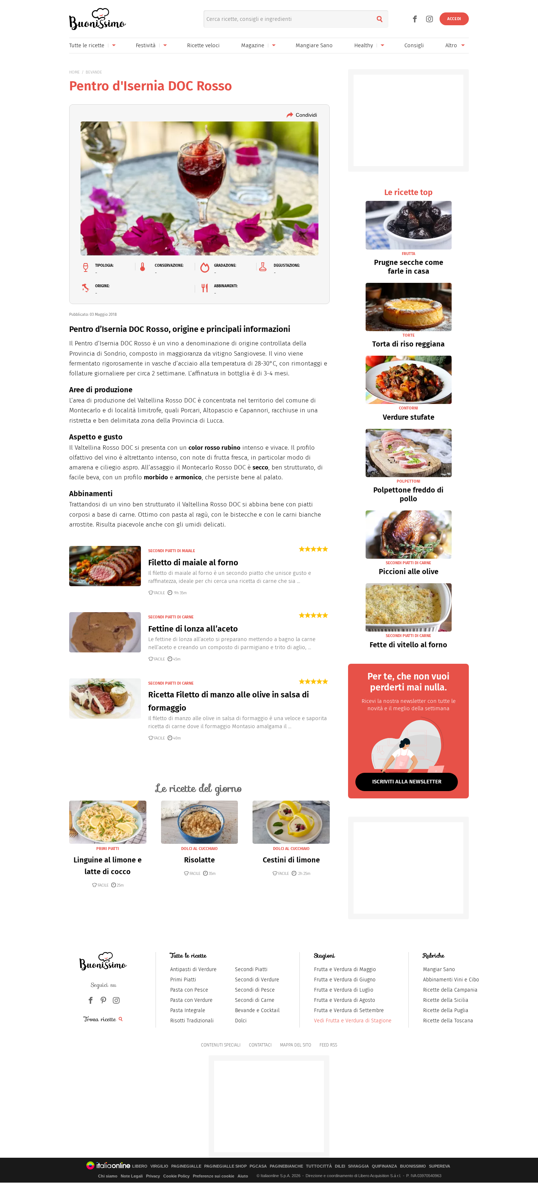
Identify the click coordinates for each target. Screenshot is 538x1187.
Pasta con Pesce (189, 990)
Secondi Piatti (251, 969)
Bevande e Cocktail (257, 1010)
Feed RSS (328, 1045)
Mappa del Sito (295, 1045)
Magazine (252, 45)
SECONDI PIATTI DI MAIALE (171, 550)
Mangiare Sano (314, 45)
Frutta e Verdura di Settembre (349, 1010)
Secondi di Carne (254, 1000)
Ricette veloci (203, 45)
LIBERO (139, 1166)
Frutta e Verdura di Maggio (345, 969)
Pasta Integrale (187, 1010)
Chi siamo (107, 1176)
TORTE (409, 335)
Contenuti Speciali (220, 1045)
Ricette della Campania (450, 990)
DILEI (340, 1166)
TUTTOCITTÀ (319, 1166)
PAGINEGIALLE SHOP (225, 1166)
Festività (146, 45)
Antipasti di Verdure (193, 969)
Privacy (153, 1176)
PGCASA (258, 1166)
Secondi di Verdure (257, 980)
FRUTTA (408, 253)
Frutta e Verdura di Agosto (344, 1000)
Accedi (454, 18)
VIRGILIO (159, 1166)
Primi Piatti (183, 980)
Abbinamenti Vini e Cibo (451, 980)
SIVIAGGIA (358, 1166)
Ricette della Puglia (445, 1010)
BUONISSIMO (413, 1166)
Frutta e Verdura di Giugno (345, 980)
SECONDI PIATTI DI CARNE (171, 617)
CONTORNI (408, 408)
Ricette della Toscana (448, 1021)
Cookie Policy (176, 1176)
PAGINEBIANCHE (286, 1166)
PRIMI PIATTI (107, 848)
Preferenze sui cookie (213, 1176)
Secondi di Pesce (255, 990)
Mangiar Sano (439, 969)
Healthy (363, 45)
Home (74, 72)
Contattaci (260, 1045)
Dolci (241, 1021)
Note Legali (132, 1176)
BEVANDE (94, 72)
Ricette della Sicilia (445, 1000)
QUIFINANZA (384, 1166)
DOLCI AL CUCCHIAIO (199, 848)
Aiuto (243, 1176)
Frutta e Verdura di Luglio (343, 990)
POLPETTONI (408, 481)
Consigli (414, 45)
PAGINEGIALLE (186, 1166)
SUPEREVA (439, 1166)
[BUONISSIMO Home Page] (97, 19)
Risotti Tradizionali (192, 1021)
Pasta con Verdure (191, 1000)
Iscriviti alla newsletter (406, 781)
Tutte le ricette (86, 45)
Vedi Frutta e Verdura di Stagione (353, 1021)
